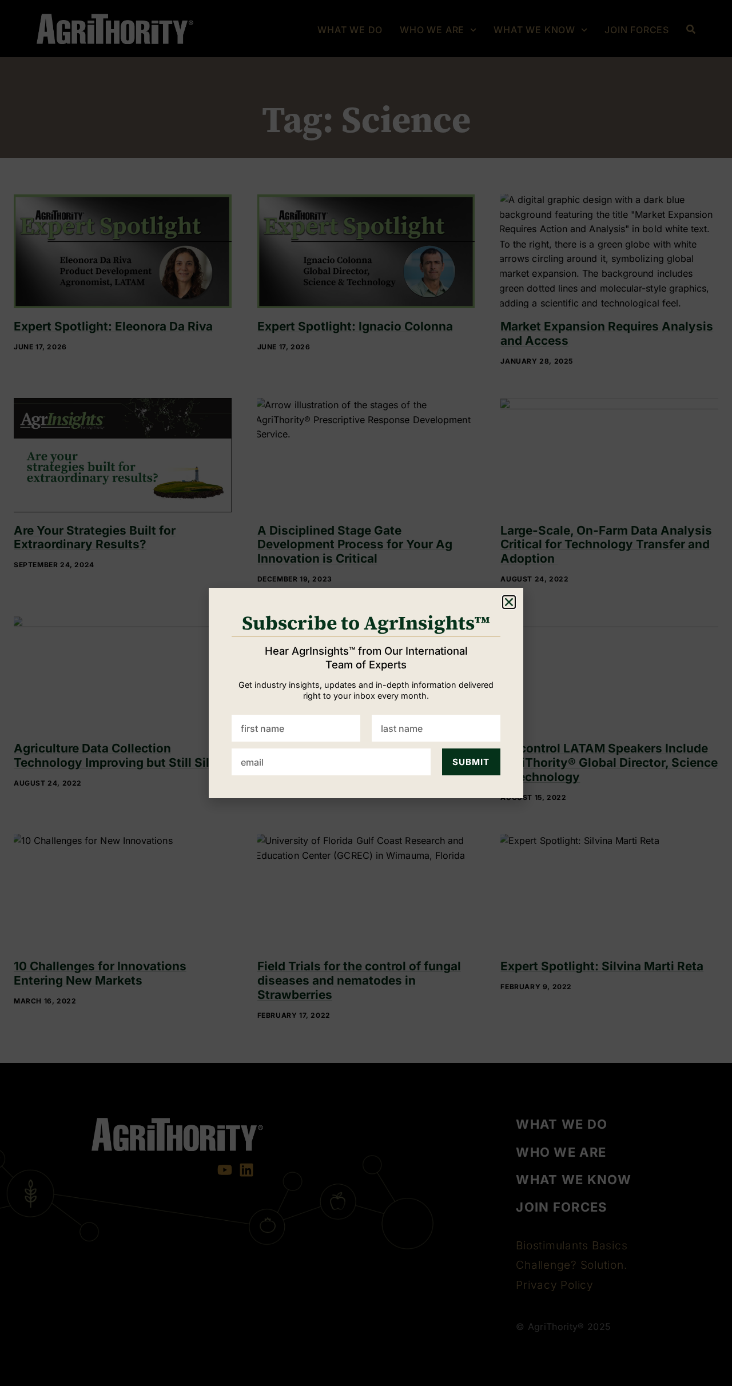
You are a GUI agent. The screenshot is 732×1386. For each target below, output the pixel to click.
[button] (509, 602)
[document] (366, 693)
